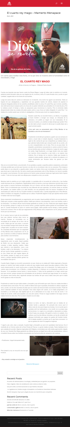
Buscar (60, 373)
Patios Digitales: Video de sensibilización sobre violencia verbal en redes (27, 384)
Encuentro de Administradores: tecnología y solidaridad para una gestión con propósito (31, 381)
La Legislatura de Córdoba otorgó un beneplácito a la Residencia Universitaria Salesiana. (31, 389)
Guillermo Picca (11, 402)
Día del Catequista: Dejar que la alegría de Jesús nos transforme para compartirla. (29, 392)
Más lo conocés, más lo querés (26, 405)
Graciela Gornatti (11, 399)
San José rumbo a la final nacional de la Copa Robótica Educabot (25, 386)
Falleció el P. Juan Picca (24, 402)
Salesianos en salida (23, 399)
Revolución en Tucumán (26, 410)
